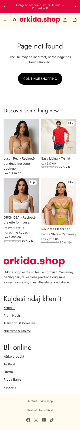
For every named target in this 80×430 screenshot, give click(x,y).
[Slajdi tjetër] (75, 6)
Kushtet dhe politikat (40, 410)
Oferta (8, 371)
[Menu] (5, 20)
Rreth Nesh (12, 315)
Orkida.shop (45, 401)
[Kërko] (15, 20)
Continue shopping (40, 78)
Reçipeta (10, 387)
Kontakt (9, 308)
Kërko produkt (14, 356)
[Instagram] (36, 420)
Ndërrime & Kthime (17, 331)
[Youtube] (44, 420)
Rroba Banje (12, 379)
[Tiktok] (51, 420)
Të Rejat (9, 364)
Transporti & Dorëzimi (19, 323)
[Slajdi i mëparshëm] (5, 6)
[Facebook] (28, 420)
